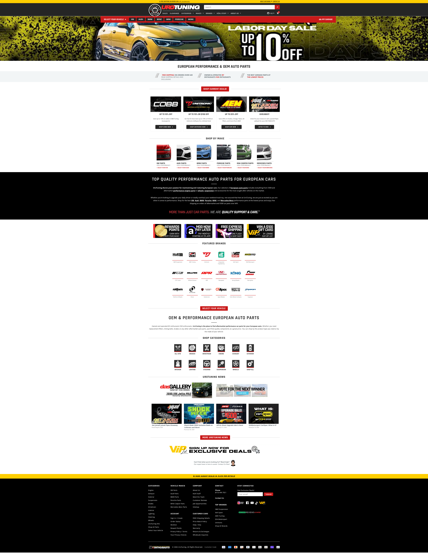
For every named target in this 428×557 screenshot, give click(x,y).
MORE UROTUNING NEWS (215, 437)
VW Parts (174, 490)
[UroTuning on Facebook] (247, 503)
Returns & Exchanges (201, 531)
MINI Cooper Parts (178, 504)
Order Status (175, 521)
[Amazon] (266, 547)
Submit (268, 494)
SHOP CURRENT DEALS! (215, 88)
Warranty (196, 528)
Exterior (151, 497)
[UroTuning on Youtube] (252, 503)
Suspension (152, 500)
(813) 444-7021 (220, 491)
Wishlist (174, 525)
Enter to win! (262, 127)
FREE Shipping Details (201, 518)
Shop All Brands (221, 526)
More (190, 19)
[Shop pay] (272, 547)
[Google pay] (254, 547)
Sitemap (196, 507)
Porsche (179, 19)
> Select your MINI (243, 167)
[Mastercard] (235, 547)
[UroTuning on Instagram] (240, 503)
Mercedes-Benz (227, 200)
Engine (151, 490)
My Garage (327, 19)
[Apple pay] (260, 547)
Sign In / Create (176, 518)
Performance (165, 165)
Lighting (151, 514)
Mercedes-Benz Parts (179, 507)
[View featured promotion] (214, 38)
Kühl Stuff (197, 494)
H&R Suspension (221, 509)
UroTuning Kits (154, 524)
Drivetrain (152, 507)
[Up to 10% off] (165, 104)
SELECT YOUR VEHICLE (214, 308)
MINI (168, 19)
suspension (209, 191)
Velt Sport (219, 512)
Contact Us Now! (224, 464)
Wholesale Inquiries (200, 535)
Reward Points (176, 528)
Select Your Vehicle (155, 530)
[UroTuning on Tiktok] (256, 503)
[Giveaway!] (264, 104)
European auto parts (239, 188)
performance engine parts (184, 191)
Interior (151, 510)
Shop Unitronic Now (196, 127)
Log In (271, 13)
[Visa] (223, 547)
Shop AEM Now (228, 127)
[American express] (229, 547)
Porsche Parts (176, 500)
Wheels (151, 520)
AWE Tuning (219, 516)
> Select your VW (162, 167)
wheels (201, 191)
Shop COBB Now (163, 127)
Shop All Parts (153, 527)
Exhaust (151, 494)
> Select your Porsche (224, 167)
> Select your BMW (203, 167)
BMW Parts (175, 497)
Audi (141, 19)
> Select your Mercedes (264, 167)
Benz (159, 19)
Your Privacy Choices (179, 535)
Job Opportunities (200, 504)
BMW (150, 19)
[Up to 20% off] (231, 104)
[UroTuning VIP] (262, 503)
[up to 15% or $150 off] (198, 104)
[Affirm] (278, 547)
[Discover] (241, 547)
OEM (158, 165)
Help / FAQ (197, 525)
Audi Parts (175, 494)
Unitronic (218, 523)
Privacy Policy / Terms (179, 531)
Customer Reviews (200, 500)
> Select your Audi (183, 167)
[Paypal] (248, 547)
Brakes (150, 504)
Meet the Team (199, 497)
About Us (196, 490)
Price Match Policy (200, 521)
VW (132, 19)
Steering (151, 517)
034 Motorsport (221, 519)
